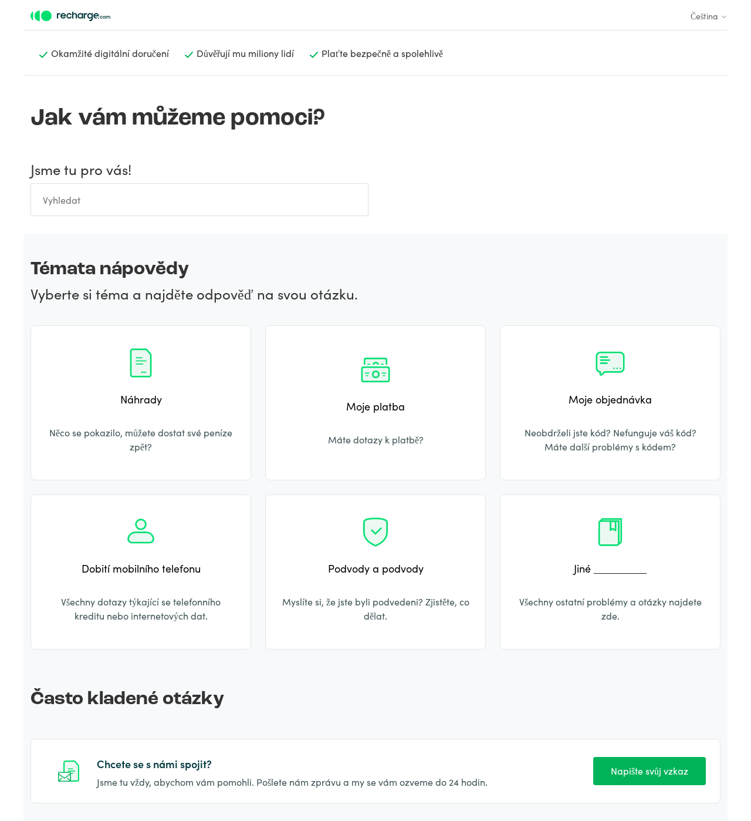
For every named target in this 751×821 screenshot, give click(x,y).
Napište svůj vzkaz (649, 770)
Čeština (705, 16)
